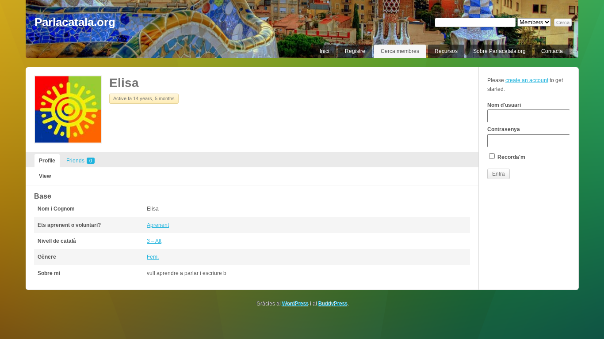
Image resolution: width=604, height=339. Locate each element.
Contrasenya (503, 129)
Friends (79, 161)
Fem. (153, 257)
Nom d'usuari (504, 105)
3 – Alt (154, 241)
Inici (324, 51)
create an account (526, 80)
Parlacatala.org (74, 22)
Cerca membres (400, 51)
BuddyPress (332, 303)
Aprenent (158, 225)
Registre (355, 51)
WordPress (295, 303)
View (45, 176)
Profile (47, 161)
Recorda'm (510, 157)
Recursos (446, 51)
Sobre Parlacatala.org (499, 51)
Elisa (124, 83)
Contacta (552, 51)
